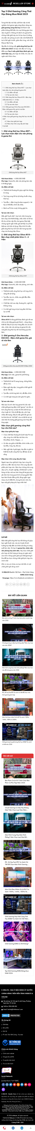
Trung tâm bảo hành (9, 1060)
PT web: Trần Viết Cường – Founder (13, 1035)
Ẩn (22, 84)
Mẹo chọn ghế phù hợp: (13, 121)
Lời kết (5, 126)
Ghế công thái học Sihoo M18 (17, 234)
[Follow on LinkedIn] (22, 1084)
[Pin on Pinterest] (21, 584)
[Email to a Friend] (17, 584)
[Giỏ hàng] (33, 3)
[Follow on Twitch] (3, 1089)
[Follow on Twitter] (10, 1084)
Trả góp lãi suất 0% (8, 1057)
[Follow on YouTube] (25, 1084)
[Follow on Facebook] (3, 1084)
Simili (12, 440)
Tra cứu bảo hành (8, 1064)
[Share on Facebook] (10, 584)
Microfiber (7, 440)
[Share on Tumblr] (28, 584)
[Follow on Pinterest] (14, 1084)
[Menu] (2, 3)
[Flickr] (29, 1084)
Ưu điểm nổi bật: (11, 92)
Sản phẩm (6, 1028)
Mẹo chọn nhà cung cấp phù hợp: (17, 124)
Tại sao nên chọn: (11, 95)
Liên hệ (5, 1031)
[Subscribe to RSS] (18, 1084)
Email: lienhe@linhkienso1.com (13, 1009)
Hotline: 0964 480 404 (10, 1006)
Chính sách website (8, 1053)
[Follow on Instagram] (7, 1084)
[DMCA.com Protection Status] (11, 1015)
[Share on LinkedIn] (24, 584)
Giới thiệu (5, 1024)
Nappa (17, 440)
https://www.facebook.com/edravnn (22, 578)
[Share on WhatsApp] (7, 584)
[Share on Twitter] (14, 584)
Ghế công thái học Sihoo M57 (17, 131)
